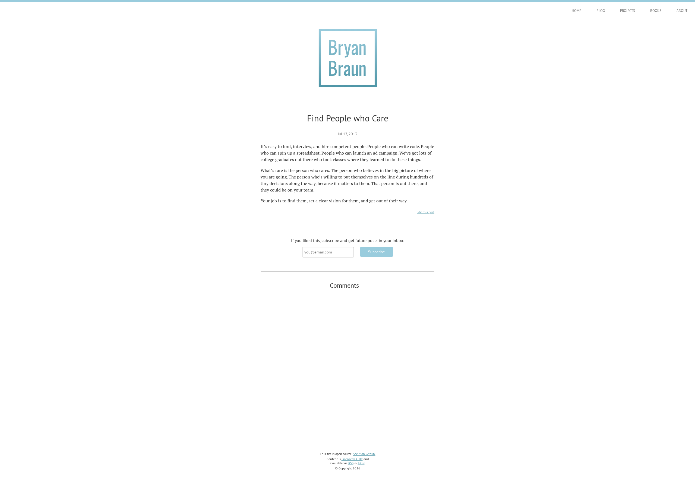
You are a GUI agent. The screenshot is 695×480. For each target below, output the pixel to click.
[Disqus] (347, 363)
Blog (600, 10)
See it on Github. (364, 454)
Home (576, 10)
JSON (361, 463)
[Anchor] (362, 284)
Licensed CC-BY (352, 459)
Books (655, 10)
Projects (627, 10)
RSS (350, 463)
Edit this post (425, 212)
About (682, 10)
